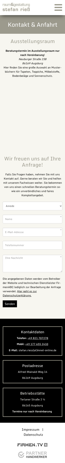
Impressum (30, 429)
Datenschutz (33, 434)
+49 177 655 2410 (36, 344)
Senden (10, 303)
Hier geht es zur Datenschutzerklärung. (20, 293)
